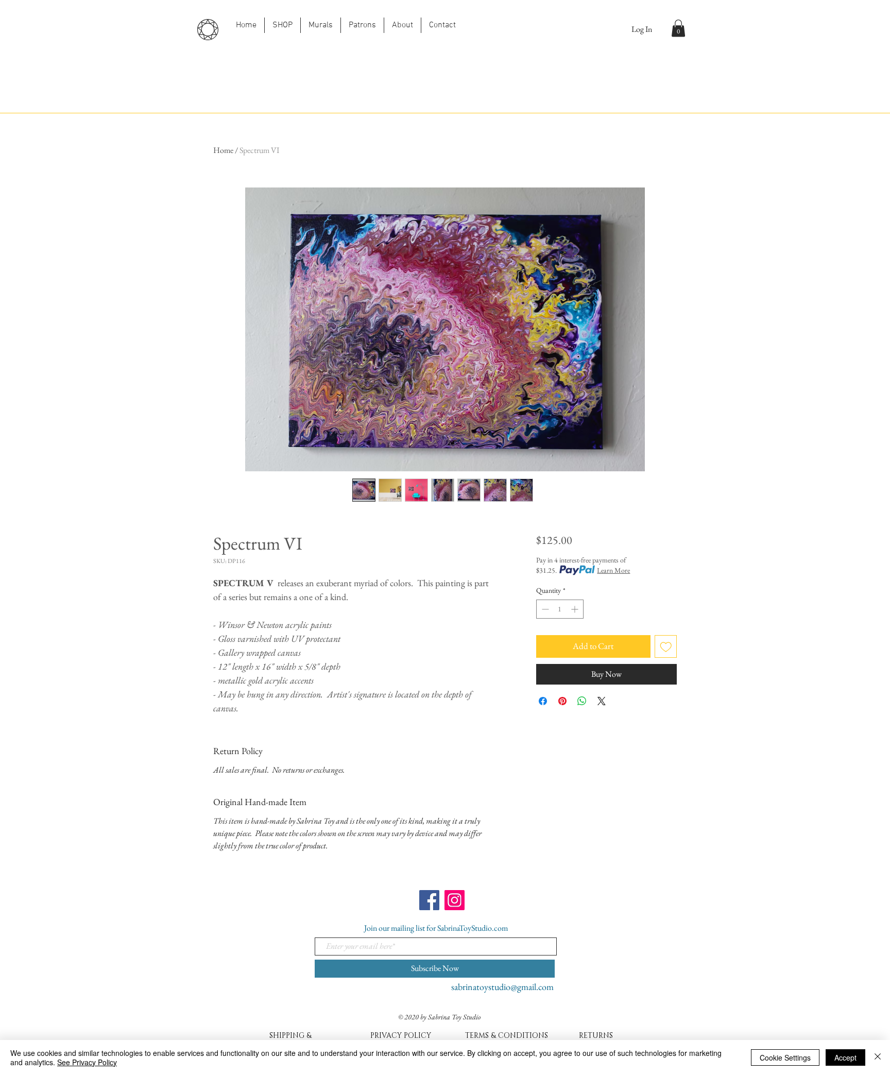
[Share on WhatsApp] (582, 701)
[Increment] (575, 609)
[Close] (877, 1057)
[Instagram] (454, 900)
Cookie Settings (785, 1057)
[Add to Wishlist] (666, 646)
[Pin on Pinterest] (562, 701)
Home (223, 150)
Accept (845, 1057)
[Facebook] (429, 900)
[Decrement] (544, 609)
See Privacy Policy (87, 1062)
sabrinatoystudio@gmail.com (502, 987)
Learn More (613, 570)
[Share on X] (601, 701)
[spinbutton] (560, 609)
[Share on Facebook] (543, 701)
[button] (678, 28)
